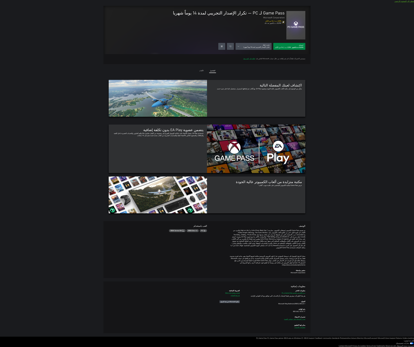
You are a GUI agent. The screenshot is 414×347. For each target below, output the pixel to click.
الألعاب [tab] (201, 71)
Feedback (318, 338)
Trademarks (380, 346)
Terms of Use (371, 346)
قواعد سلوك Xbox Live (232, 293)
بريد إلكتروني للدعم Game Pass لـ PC (293, 293)
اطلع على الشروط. (249, 59)
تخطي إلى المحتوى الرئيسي (404, 1)
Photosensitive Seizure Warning (351, 338)
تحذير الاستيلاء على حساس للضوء (294, 319)
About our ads (390, 346)
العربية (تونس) (409, 340)
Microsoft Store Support (387, 338)
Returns (399, 338)
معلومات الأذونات (299, 327)
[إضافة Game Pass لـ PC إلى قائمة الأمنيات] (230, 46)
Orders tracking (408, 338)
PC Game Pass (261, 338)
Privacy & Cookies (359, 346)
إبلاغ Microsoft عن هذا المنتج (230, 302)
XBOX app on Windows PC (293, 338)
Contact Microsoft (345, 346)
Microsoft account (370, 338)
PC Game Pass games (275, 338)
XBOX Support (309, 338)
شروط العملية (235, 295)
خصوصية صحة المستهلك (405, 346)
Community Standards (330, 338)
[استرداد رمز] (221, 46)
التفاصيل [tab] (212, 71)
